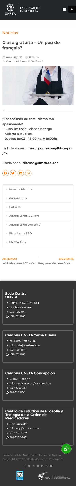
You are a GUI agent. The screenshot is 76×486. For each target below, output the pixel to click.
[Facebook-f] (25, 466)
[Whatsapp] (47, 466)
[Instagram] (33, 466)
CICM (31, 61)
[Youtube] (38, 466)
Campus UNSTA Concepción (30, 373)
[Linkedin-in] (42, 466)
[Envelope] (51, 466)
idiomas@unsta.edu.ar (40, 163)
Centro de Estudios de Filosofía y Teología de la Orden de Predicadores (34, 414)
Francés (39, 61)
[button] (64, 9)
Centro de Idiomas (16, 61)
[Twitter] (29, 466)
